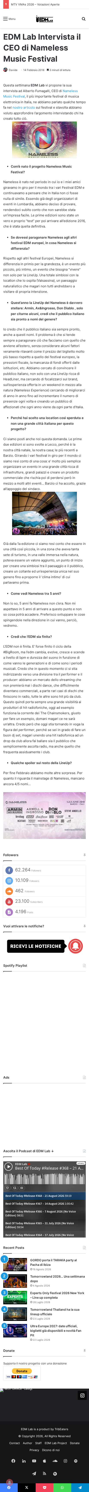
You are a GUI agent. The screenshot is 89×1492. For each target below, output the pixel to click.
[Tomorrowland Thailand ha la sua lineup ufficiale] (15, 1314)
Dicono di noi (51, 1450)
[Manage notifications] (9, 1482)
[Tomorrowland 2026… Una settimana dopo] (15, 1281)
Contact (14, 1443)
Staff (38, 1443)
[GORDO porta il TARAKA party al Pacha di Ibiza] (15, 1264)
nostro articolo (24, 107)
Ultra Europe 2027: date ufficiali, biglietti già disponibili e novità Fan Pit (55, 1330)
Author (27, 1443)
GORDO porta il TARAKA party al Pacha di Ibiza (42, 4)
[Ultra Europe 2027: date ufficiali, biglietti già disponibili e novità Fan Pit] (15, 1330)
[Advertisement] (44, 1115)
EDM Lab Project (56, 1443)
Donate (75, 1443)
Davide (13, 70)
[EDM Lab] (44, 18)
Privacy (34, 1450)
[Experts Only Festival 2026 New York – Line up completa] (15, 1297)
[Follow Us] (82, 1395)
